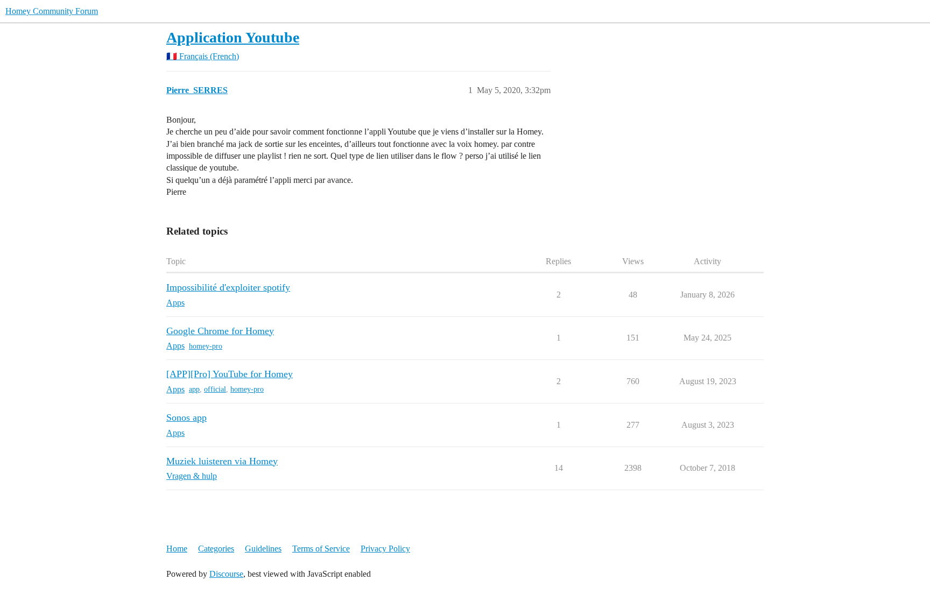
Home (176, 548)
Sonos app (186, 417)
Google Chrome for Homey (220, 331)
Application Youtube (232, 37)
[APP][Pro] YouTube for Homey (229, 374)
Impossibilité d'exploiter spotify (228, 287)
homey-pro (205, 346)
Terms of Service (321, 548)
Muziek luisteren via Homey (222, 461)
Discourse (226, 573)
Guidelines (263, 548)
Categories (216, 548)
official (215, 389)
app (194, 389)
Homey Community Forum (51, 11)
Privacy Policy (385, 548)
